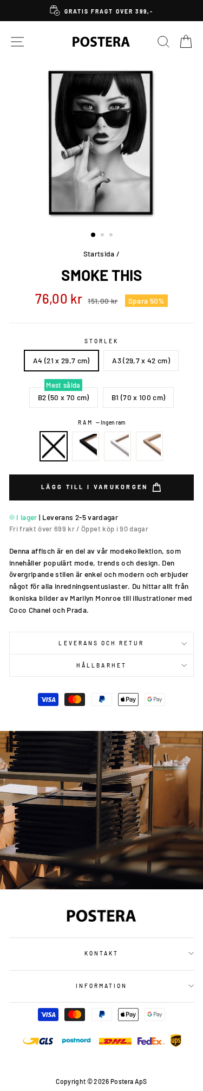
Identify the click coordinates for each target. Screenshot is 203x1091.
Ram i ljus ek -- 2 (149, 446)
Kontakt (101, 953)
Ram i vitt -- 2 (117, 446)
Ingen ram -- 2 (54, 446)
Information (102, 986)
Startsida (99, 253)
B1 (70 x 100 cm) (138, 397)
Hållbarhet (101, 665)
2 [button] (103, 236)
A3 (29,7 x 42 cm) (141, 360)
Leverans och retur (101, 643)
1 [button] (93, 235)
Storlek (101, 341)
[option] (101, 10)
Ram (101, 422)
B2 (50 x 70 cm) (63, 397)
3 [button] (112, 236)
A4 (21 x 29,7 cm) (61, 360)
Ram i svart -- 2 (86, 446)
